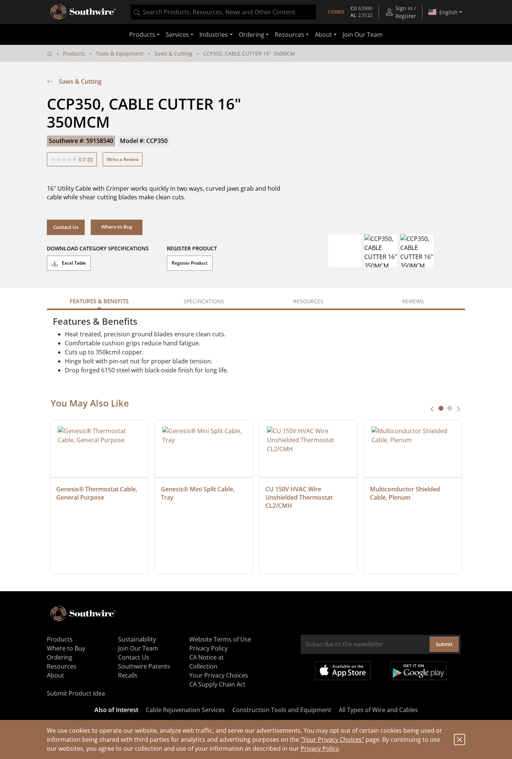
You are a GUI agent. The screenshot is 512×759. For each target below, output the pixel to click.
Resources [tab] (308, 301)
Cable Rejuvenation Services (185, 710)
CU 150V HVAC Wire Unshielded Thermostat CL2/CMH (299, 497)
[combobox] (223, 12)
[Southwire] (83, 12)
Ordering (59, 657)
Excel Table (73, 263)
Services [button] (177, 34)
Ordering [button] (251, 34)
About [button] (323, 34)
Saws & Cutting (173, 53)
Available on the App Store (343, 670)
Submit (444, 644)
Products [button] (142, 34)
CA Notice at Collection (206, 661)
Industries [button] (213, 34)
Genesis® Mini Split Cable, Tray (198, 493)
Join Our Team (363, 34)
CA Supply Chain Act (217, 684)
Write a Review (123, 159)
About (55, 675)
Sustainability (137, 639)
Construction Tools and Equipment (281, 710)
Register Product (190, 263)
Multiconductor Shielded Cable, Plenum (406, 493)
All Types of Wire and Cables (378, 710)
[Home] (49, 53)
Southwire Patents (144, 666)
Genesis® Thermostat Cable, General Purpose (97, 493)
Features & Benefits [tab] (99, 301)
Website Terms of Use (220, 639)
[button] (116, 227)
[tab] (441, 408)
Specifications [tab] (204, 301)
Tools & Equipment (120, 53)
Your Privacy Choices (218, 675)
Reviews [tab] (413, 301)
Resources (61, 666)
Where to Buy (66, 648)
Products (74, 53)
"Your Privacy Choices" (332, 739)
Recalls (128, 675)
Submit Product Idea (76, 693)
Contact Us (65, 227)
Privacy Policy (320, 748)
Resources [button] (289, 34)
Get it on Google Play (418, 670)
